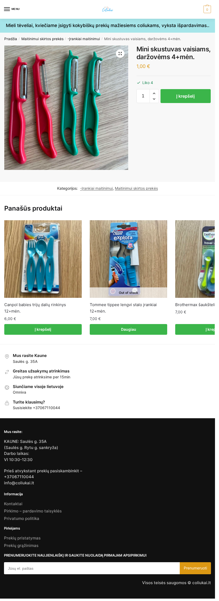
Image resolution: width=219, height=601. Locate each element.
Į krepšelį (185, 96)
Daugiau (128, 329)
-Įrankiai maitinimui (84, 39)
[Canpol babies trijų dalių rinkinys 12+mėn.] (43, 259)
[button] (120, 53)
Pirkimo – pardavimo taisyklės (33, 510)
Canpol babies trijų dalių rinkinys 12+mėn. (35, 308)
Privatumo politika (21, 518)
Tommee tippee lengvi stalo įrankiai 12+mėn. (123, 308)
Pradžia (10, 39)
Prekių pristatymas (22, 538)
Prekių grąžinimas (21, 545)
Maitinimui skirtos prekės (42, 39)
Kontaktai (13, 503)
